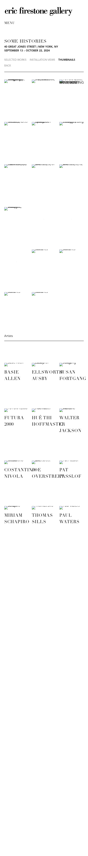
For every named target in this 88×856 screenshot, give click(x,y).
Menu (9, 23)
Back (7, 66)
